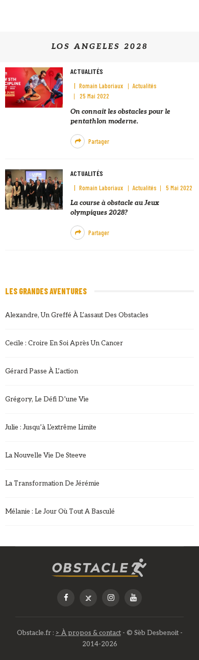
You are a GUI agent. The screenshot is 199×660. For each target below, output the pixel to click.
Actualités (86, 71)
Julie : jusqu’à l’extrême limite (50, 427)
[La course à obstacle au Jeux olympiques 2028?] (34, 189)
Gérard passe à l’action (41, 371)
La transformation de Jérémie (52, 483)
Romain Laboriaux (101, 86)
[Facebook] (65, 597)
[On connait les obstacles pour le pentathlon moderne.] (34, 87)
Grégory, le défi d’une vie (47, 399)
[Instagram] (110, 597)
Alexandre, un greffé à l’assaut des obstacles (76, 315)
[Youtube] (133, 597)
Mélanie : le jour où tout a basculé (60, 511)
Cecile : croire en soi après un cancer (64, 343)
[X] (88, 597)
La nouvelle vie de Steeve (45, 455)
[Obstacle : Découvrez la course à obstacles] (99, 568)
